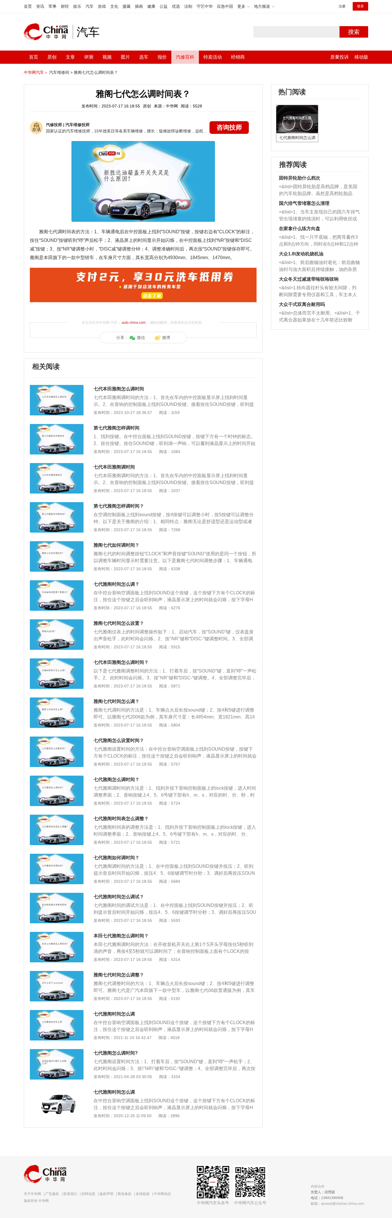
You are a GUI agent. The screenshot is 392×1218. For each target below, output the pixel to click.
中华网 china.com (48, 32)
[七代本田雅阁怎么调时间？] (57, 661)
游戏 (102, 6)
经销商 (238, 57)
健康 (151, 6)
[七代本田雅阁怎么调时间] (57, 388)
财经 (65, 6)
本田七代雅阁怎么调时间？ (121, 935)
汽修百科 (185, 57)
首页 (28, 6)
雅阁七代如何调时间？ (116, 545)
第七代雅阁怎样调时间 (116, 427)
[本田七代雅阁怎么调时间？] (57, 934)
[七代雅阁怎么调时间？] (57, 778)
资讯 (40, 6)
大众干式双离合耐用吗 (302, 304)
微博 (166, 337)
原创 (52, 57)
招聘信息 (88, 1194)
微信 (141, 337)
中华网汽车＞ (36, 72)
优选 (176, 6)
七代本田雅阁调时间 (114, 467)
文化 (114, 6)
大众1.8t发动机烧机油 (301, 253)
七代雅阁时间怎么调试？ (119, 896)
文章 (70, 57)
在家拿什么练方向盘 (299, 228)
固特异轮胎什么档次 (299, 178)
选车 (143, 57)
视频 (107, 57)
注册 (342, 6)
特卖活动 (212, 57)
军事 (52, 6)
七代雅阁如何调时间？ (116, 857)
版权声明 (106, 1194)
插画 (139, 6)
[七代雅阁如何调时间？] (57, 856)
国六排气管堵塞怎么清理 (304, 203)
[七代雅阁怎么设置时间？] (57, 739)
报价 (162, 57)
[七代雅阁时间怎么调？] (57, 583)
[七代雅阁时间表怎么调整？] (57, 817)
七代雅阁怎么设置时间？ (119, 740)
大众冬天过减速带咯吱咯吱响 (309, 279)
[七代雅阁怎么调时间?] (57, 1052)
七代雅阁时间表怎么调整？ (121, 818)
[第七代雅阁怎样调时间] (57, 427)
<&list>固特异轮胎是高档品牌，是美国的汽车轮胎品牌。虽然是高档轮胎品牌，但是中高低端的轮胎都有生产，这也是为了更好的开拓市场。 (318, 190)
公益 (164, 6)
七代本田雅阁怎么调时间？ (121, 662)
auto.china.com (133, 323)
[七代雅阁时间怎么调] (57, 1013)
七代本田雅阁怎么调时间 (119, 388)
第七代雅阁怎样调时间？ (119, 506)
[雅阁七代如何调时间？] (57, 544)
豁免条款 (124, 1194)
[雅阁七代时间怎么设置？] (57, 622)
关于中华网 (32, 1194)
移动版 (361, 57)
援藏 (127, 6)
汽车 (90, 6)
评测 (88, 57)
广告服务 (52, 1194)
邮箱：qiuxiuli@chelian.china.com (337, 1204)
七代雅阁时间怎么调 (114, 1013)
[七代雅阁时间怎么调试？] (57, 895)
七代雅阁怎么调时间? (116, 1053)
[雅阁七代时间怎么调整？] (57, 974)
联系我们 (70, 1194)
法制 (188, 6)
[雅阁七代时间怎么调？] (57, 700)
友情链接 (143, 1194)
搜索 (354, 32)
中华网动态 (162, 1194)
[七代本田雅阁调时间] (57, 466)
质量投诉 (339, 57)
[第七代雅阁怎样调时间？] (57, 505)
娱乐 (77, 6)
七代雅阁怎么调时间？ (116, 779)
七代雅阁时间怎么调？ (116, 584)
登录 (360, 6)
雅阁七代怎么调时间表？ (96, 72)
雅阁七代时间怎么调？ (116, 701)
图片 (125, 57)
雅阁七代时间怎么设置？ (119, 623)
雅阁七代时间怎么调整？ (119, 974)
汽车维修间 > (61, 72)
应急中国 (225, 6)
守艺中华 (205, 6)
